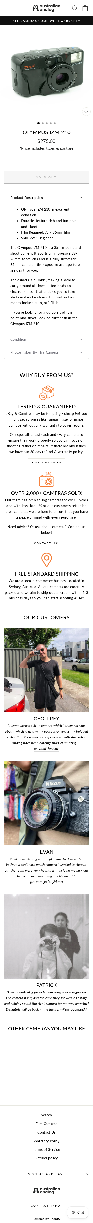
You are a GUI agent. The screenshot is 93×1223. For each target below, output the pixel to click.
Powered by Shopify (46, 1219)
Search (46, 1115)
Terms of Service (46, 1149)
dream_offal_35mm (46, 882)
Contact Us (46, 1132)
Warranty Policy (46, 1141)
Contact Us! (46, 543)
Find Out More (47, 462)
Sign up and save (46, 1174)
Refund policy (46, 1158)
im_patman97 (74, 1009)
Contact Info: (46, 1205)
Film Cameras (46, 1124)
